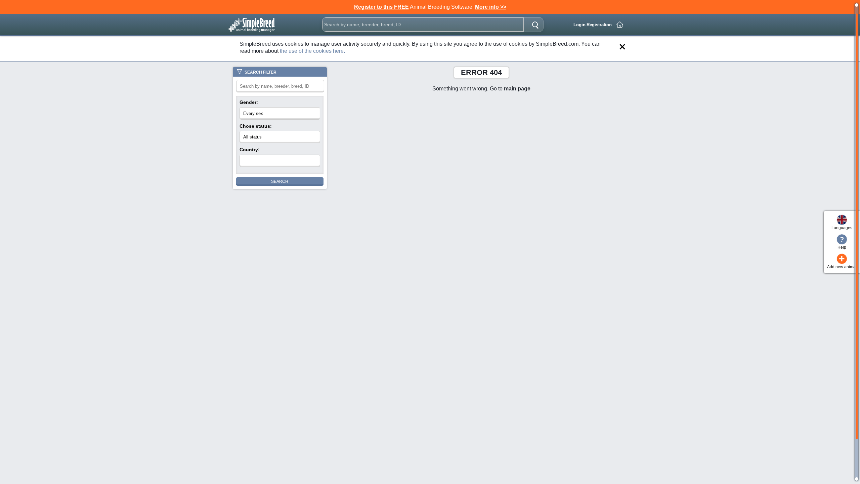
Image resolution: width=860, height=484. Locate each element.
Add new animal (842, 261)
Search (279, 181)
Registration (599, 24)
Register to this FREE (381, 7)
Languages (841, 228)
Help (841, 243)
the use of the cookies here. (312, 51)
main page (517, 88)
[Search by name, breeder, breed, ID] (535, 24)
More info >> (490, 7)
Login (579, 24)
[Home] (620, 24)
